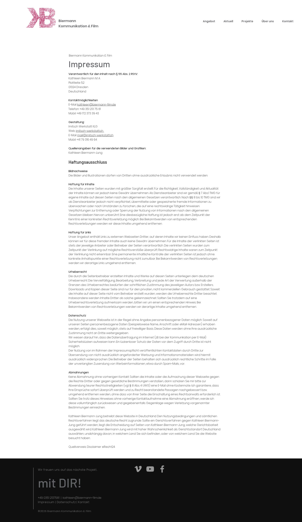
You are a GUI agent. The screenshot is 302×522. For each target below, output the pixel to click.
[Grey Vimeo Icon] (138, 469)
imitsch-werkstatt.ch (90, 131)
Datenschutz (66, 502)
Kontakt (83, 502)
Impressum (46, 502)
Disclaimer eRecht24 (101, 447)
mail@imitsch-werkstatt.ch (95, 135)
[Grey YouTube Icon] (150, 469)
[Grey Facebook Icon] (162, 469)
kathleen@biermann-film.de (96, 105)
